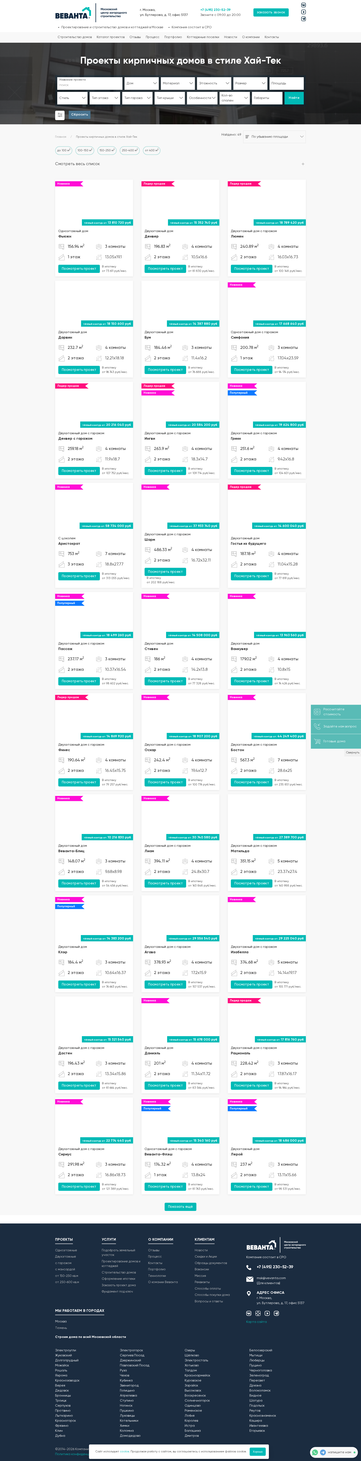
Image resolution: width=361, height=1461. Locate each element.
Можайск (62, 1365)
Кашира (255, 1420)
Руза (123, 1370)
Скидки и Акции (206, 1256)
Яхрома (61, 1375)
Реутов (254, 1410)
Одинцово (193, 1405)
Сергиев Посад (132, 1355)
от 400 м (151, 150)
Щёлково (192, 1355)
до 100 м (63, 150)
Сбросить (79, 114)
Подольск (257, 1405)
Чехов (124, 1375)
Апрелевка (128, 1395)
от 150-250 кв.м (66, 1275)
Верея (60, 1385)
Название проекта (72, 79)
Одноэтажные (66, 1250)
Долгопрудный (67, 1360)
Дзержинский (130, 1360)
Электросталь (196, 1360)
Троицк (61, 1400)
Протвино (63, 1410)
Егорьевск (257, 1431)
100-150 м (85, 150)
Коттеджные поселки (203, 37)
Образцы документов (211, 1263)
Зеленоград (259, 1375)
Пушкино (127, 1410)
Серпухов (62, 1405)
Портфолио (173, 37)
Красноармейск (197, 1375)
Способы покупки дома (212, 1295)
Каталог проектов (111, 37)
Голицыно (127, 1390)
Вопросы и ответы (209, 1301)
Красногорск (65, 1420)
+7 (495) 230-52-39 (215, 10)
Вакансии (202, 1269)
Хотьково (192, 1365)
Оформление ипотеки (118, 1278)
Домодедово (130, 1436)
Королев (191, 1420)
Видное (255, 1395)
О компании (251, 37)
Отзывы (135, 37)
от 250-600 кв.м (67, 1282)
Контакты (272, 37)
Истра (190, 1426)
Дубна (60, 1436)
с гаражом (63, 1263)
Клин (59, 1431)
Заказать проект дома (119, 1285)
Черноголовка (260, 1370)
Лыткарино (64, 1415)
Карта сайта (256, 1322)
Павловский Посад (134, 1365)
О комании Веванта (163, 1282)
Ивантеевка (258, 1426)
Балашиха (193, 1431)
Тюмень (61, 1328)
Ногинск (126, 1405)
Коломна (127, 1431)
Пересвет (257, 1380)
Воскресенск (195, 1395)
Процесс (152, 37)
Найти (294, 98)
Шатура (255, 1400)
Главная (60, 136)
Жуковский (63, 1355)
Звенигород (129, 1385)
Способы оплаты (208, 1288)
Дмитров (192, 1436)
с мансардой (65, 1269)
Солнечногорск (197, 1400)
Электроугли (65, 1350)
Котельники (129, 1420)
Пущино (255, 1365)
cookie (124, 1451)
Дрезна (255, 1385)
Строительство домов (75, 37)
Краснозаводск (67, 1380)
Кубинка (126, 1380)
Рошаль (61, 1370)
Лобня (189, 1415)
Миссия (200, 1275)
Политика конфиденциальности (80, 1454)
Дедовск (62, 1390)
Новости (230, 37)
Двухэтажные (65, 1256)
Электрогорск (131, 1350)
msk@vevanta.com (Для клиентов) (271, 1281)
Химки (124, 1426)
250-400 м (130, 150)
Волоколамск (260, 1390)
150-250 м (106, 150)
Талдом (191, 1370)
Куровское (193, 1380)
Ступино (127, 1400)
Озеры (190, 1350)
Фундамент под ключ (117, 1291)
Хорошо (258, 1451)
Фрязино (62, 1426)
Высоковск (193, 1390)
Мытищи (255, 1355)
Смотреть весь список (77, 164)
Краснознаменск (262, 1415)
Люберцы (256, 1360)
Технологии (157, 1275)
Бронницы (63, 1395)
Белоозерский (260, 1350)
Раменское (193, 1410)
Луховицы (127, 1415)
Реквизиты (202, 1282)
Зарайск (191, 1385)
